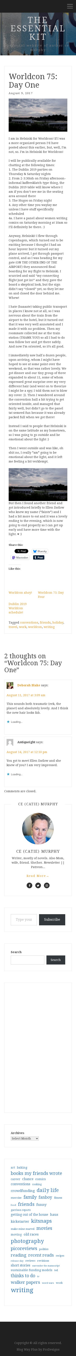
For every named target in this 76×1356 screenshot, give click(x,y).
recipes (60, 1255)
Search (16, 952)
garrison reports (21, 1210)
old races (31, 1234)
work (22, 627)
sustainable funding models (31, 1270)
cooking (37, 1184)
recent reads (41, 1255)
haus (54, 1215)
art (13, 1167)
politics (43, 1249)
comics (40, 1179)
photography (27, 1241)
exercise (16, 1197)
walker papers (25, 1282)
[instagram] (47, 885)
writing (49, 627)
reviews (30, 1260)
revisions (43, 1260)
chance (27, 1179)
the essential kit (38, 28)
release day (17, 1261)
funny (41, 1204)
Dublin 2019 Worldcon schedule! (18, 608)
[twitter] (38, 885)
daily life (48, 1190)
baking (22, 1167)
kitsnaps (41, 1221)
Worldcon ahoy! (20, 592)
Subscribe (52, 920)
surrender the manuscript (46, 1265)
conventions (29, 622)
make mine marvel (22, 1229)
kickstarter (20, 1222)
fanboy (45, 1197)
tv (38, 1276)
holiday (57, 622)
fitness (58, 1197)
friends (45, 622)
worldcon (35, 627)
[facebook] (29, 885)
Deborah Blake (28, 685)
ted (56, 1270)
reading (18, 1255)
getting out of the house (29, 1215)
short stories (20, 1265)
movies (44, 1228)
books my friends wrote (36, 1173)
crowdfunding (23, 1191)
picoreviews (24, 1248)
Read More (38, 876)
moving (16, 1234)
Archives (17, 1133)
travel (13, 627)
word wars (48, 1283)
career (15, 1179)
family (30, 1197)
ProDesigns (51, 1349)
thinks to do (23, 1275)
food (13, 1205)
